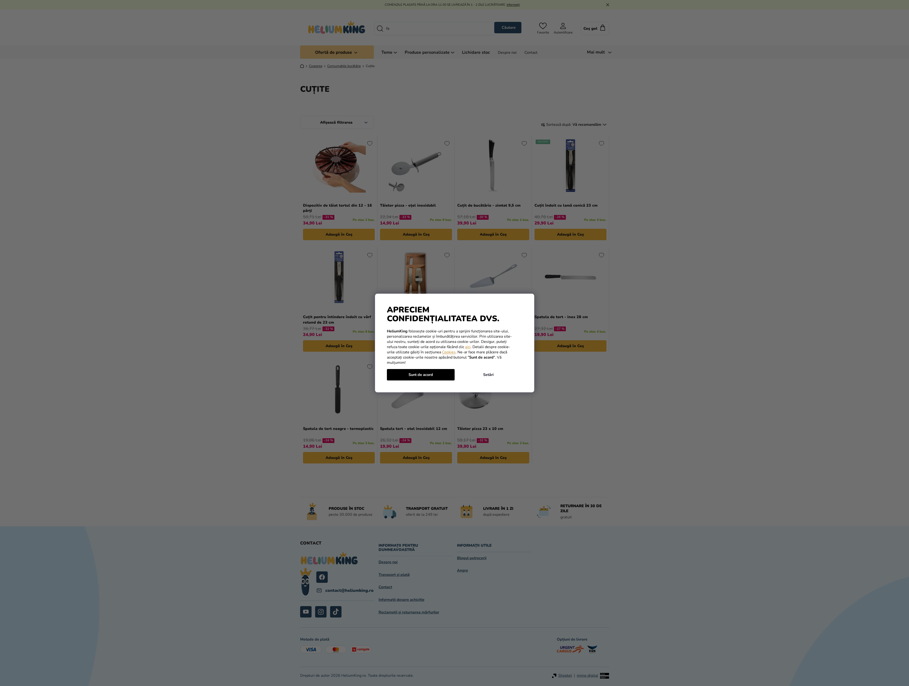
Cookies (449, 352)
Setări (488, 374)
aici (468, 347)
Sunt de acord (421, 374)
